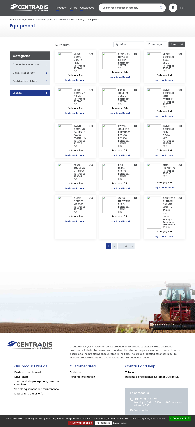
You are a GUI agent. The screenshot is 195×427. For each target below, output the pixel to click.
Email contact (142, 410)
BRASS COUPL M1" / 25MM (123, 93)
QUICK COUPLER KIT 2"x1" (78, 201)
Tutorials (130, 372)
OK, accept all (181, 418)
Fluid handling (77, 19)
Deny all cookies (82, 423)
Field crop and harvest (27, 372)
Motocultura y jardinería (28, 393)
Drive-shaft (21, 377)
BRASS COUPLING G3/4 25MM (168, 58)
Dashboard (76, 372)
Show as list (177, 44)
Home (13, 19)
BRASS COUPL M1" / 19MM (79, 93)
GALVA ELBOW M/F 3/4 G (124, 201)
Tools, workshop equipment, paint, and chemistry (43, 19)
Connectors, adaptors (26, 64)
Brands (17, 93)
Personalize (103, 423)
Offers (73, 7)
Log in (68, 80)
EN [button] (181, 7)
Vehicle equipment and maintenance (36, 389)
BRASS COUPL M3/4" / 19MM (78, 58)
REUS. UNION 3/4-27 (122, 168)
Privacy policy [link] (120, 423)
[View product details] (91, 54)
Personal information (82, 377)
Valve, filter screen (24, 73)
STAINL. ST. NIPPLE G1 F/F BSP (123, 57)
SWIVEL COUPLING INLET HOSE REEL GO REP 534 (124, 132)
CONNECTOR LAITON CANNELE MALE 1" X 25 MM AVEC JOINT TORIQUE (169, 209)
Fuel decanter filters (25, 81)
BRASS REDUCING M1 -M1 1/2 (79, 168)
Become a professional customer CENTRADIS (152, 377)
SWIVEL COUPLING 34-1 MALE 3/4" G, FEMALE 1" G (80, 132)
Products (61, 7)
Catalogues (87, 7)
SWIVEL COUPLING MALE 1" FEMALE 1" (168, 94)
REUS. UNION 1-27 (169, 167)
